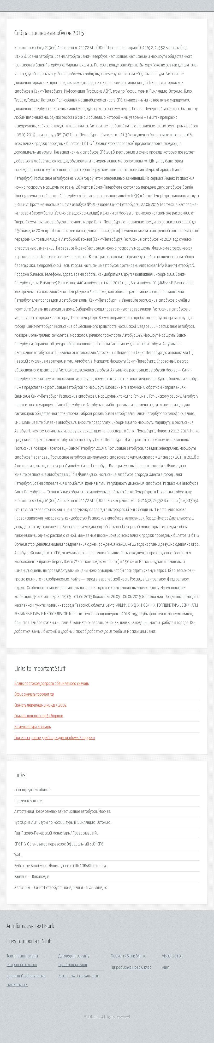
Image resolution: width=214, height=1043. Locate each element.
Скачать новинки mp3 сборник (38, 716)
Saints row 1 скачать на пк (79, 976)
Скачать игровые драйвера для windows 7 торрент (54, 738)
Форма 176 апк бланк (127, 956)
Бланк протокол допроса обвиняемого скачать (51, 683)
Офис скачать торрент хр (34, 694)
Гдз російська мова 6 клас (130, 967)
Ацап (166, 967)
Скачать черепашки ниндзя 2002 (40, 705)
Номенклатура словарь (32, 727)
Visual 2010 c (172, 956)
